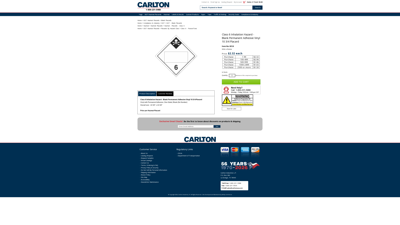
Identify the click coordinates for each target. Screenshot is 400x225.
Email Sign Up (215, 2)
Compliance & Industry (249, 14)
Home (140, 20)
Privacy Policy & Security (149, 168)
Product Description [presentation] (147, 93)
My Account (238, 2)
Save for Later (231, 108)
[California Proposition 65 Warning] (237, 105)
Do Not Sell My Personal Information (154, 170)
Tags (140, 14)
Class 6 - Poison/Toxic (189, 28)
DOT (163, 23)
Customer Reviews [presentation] (165, 93)
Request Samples (147, 158)
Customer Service (148, 149)
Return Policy (145, 175)
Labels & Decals (178, 14)
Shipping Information (148, 172)
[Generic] (200, 142)
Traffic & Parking (220, 14)
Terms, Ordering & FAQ (149, 165)
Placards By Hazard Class (170, 28)
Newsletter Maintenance (150, 182)
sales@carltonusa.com (235, 188)
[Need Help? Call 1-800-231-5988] (241, 94)
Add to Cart (241, 82)
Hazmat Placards (156, 26)
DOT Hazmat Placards (153, 14)
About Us (144, 153)
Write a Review (227, 49)
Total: (256, 2)
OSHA (180, 153)
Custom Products (192, 14)
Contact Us (205, 2)
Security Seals (233, 14)
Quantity (225, 75)
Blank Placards (166, 20)
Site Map (144, 177)
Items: (249, 2)
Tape (209, 14)
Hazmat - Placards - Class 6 (174, 26)
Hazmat (167, 14)
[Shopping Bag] (244, 2)
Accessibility (145, 180)
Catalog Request (226, 2)
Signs (203, 14)
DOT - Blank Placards (174, 23)
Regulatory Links (184, 149)
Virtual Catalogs (146, 160)
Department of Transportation (189, 156)
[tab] (147, 93)
